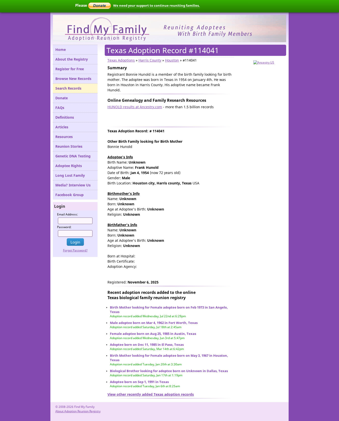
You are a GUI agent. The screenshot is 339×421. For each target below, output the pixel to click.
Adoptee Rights (68, 165)
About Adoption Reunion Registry (78, 411)
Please (81, 5)
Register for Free (69, 69)
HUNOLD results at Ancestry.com (134, 107)
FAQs (59, 107)
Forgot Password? (75, 250)
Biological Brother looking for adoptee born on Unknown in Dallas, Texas (169, 371)
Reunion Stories (68, 146)
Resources (64, 136)
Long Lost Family (70, 175)
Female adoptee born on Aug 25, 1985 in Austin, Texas (153, 333)
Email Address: (67, 214)
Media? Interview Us (73, 185)
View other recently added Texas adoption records (150, 394)
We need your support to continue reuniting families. (156, 5)
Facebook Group (69, 194)
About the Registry (71, 59)
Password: (64, 227)
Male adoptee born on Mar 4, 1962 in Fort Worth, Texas (154, 322)
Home (60, 49)
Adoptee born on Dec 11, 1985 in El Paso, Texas (147, 344)
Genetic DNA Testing (73, 156)
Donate (61, 98)
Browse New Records (73, 78)
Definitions (64, 117)
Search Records (68, 88)
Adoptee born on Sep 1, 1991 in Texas (139, 382)
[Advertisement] (165, 116)
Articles (61, 127)
